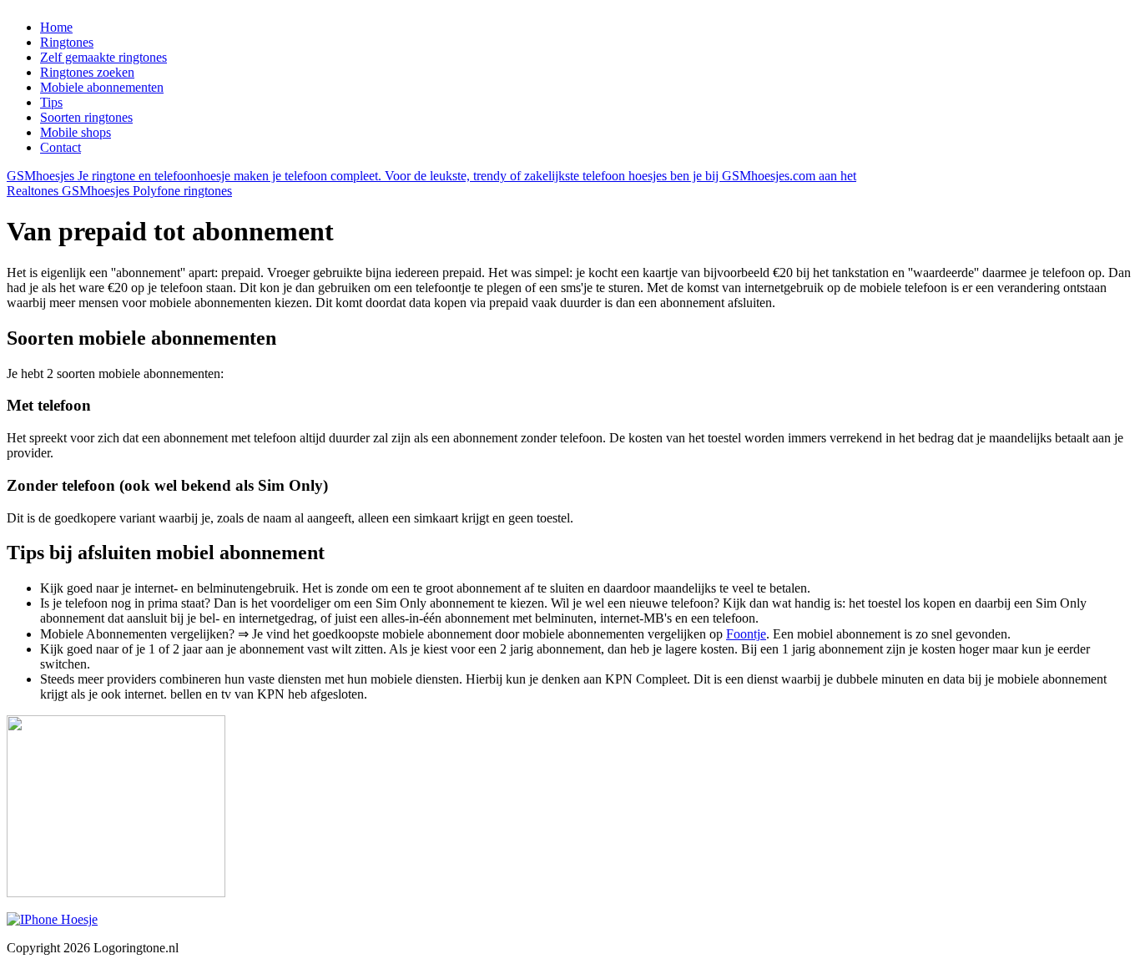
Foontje (746, 634)
